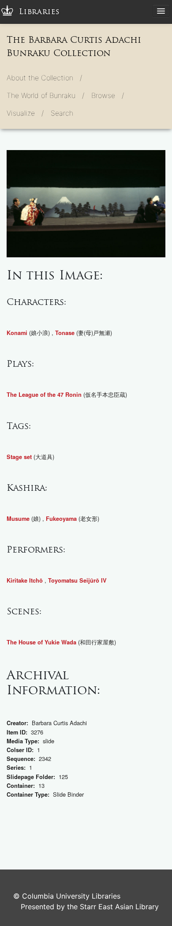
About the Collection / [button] (44, 77)
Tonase (65, 333)
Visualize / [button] (25, 113)
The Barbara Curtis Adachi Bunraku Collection (74, 46)
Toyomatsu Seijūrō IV (77, 580)
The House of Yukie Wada (41, 642)
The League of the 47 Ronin (44, 395)
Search (62, 113)
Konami (17, 333)
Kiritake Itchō (25, 580)
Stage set (19, 457)
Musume (18, 519)
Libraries (39, 11)
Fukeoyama (61, 519)
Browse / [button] (107, 95)
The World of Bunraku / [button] (45, 95)
